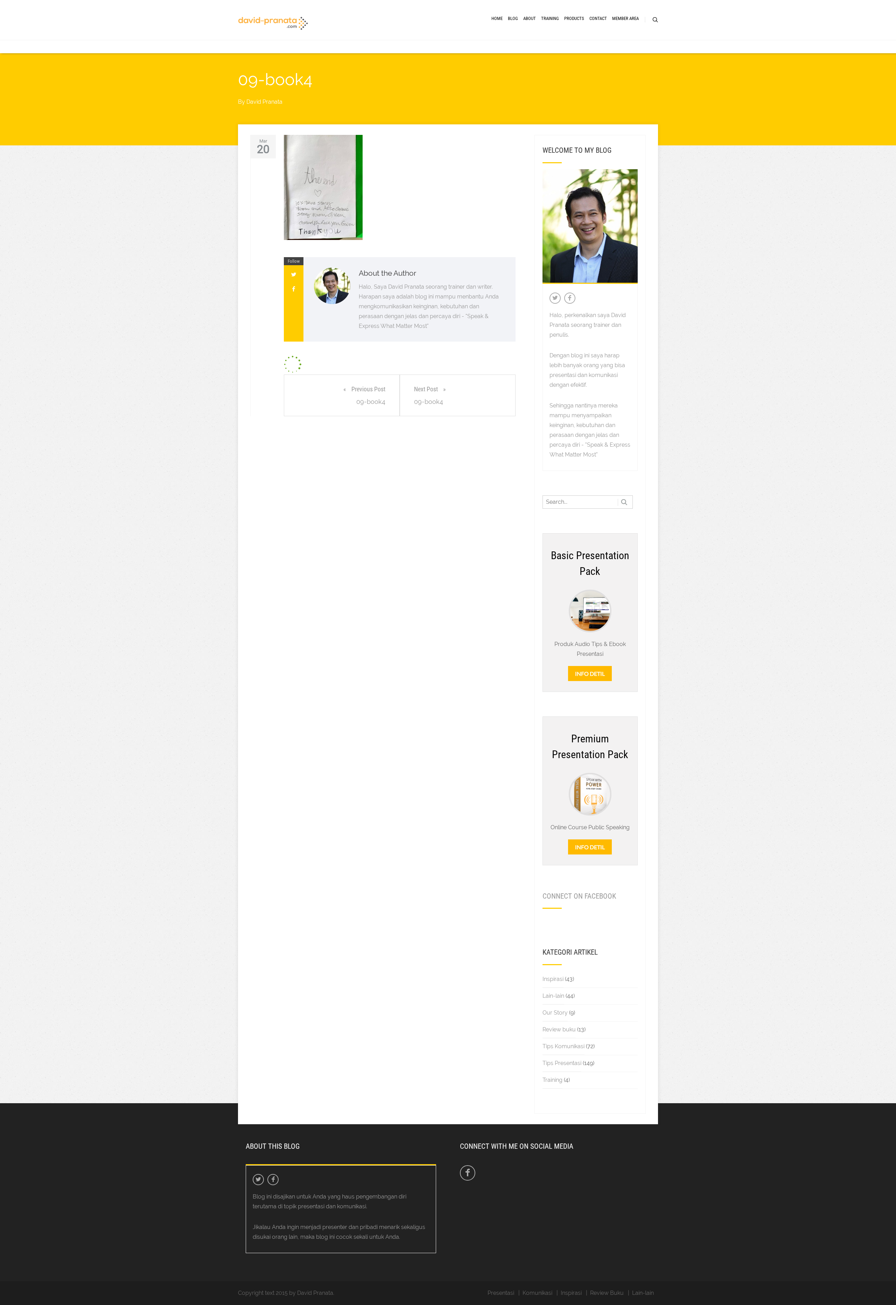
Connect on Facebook (579, 896)
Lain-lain (553, 996)
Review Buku (607, 1293)
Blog (513, 18)
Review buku (559, 1029)
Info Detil (590, 673)
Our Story (555, 1012)
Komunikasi (537, 1293)
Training (550, 18)
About (529, 18)
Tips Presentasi (561, 1063)
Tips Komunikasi (563, 1046)
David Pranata (264, 101)
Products (574, 18)
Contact (598, 18)
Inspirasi (553, 979)
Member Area (625, 18)
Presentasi (501, 1293)
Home (497, 18)
